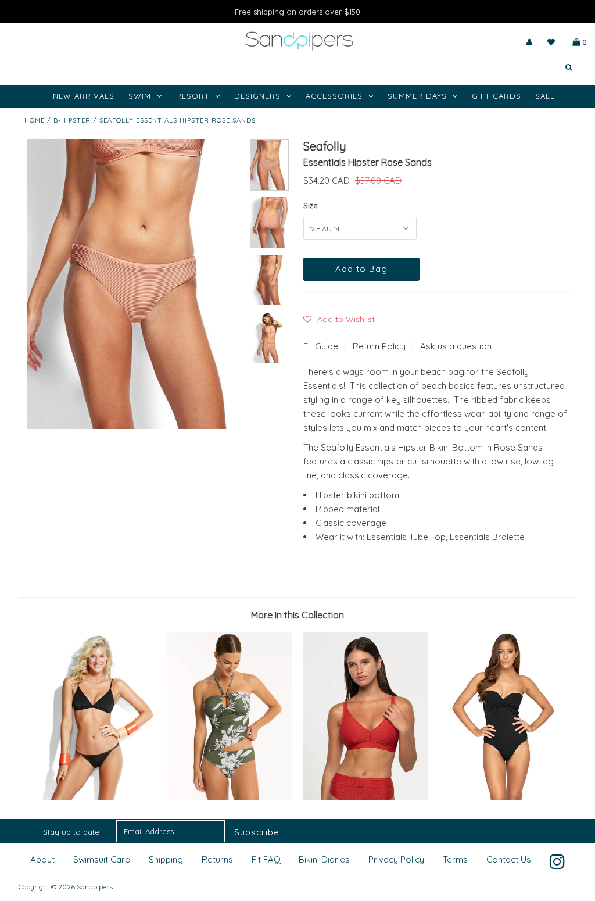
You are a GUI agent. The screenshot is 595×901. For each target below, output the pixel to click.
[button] (339, 319)
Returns (217, 859)
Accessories (334, 96)
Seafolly (324, 146)
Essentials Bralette (487, 536)
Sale (545, 96)
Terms (455, 859)
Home (34, 120)
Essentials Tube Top (406, 536)
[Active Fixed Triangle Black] (92, 796)
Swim (139, 96)
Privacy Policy (396, 859)
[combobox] (534, 67)
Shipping (166, 859)
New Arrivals (83, 96)
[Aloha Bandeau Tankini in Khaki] (229, 796)
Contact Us (508, 859)
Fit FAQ (266, 859)
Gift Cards (496, 96)
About (42, 859)
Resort (192, 96)
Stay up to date (71, 831)
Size (310, 205)
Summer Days (417, 96)
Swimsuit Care (101, 859)
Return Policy (379, 346)
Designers (257, 96)
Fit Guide (320, 346)
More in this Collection (297, 615)
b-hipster (72, 120)
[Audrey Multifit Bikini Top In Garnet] (365, 796)
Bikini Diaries (324, 859)
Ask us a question (456, 346)
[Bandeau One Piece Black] (502, 796)
